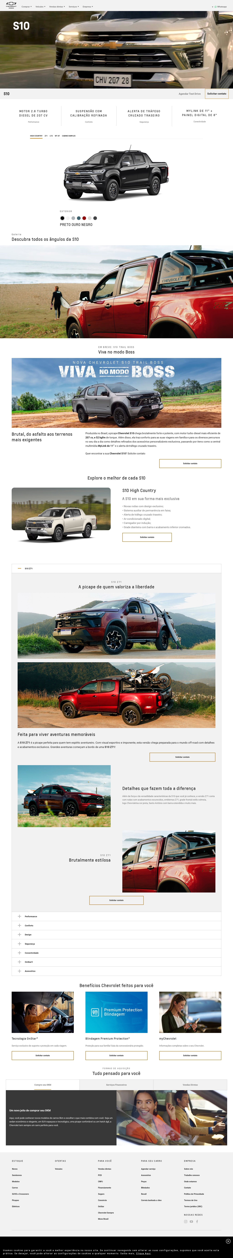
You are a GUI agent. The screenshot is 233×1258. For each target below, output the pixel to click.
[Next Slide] (228, 291)
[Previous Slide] (4, 291)
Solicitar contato (147, 537)
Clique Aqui (143, 1253)
